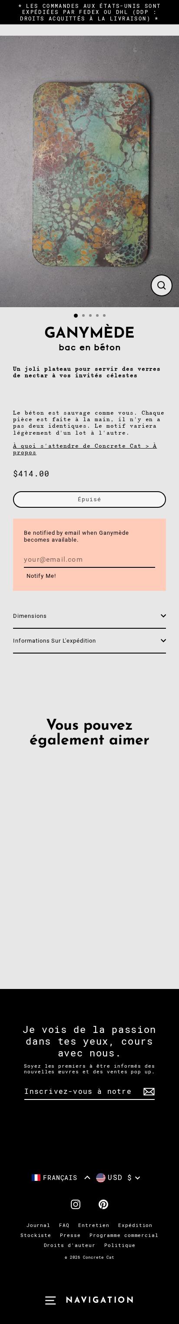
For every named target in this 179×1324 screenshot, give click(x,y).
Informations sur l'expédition (54, 640)
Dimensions (30, 616)
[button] (61, 1177)
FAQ (64, 1225)
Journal (39, 1225)
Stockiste (36, 1235)
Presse (70, 1235)
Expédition (135, 1225)
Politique (120, 1245)
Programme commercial (124, 1235)
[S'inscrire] (148, 1092)
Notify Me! (41, 576)
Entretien (93, 1225)
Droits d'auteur (70, 1245)
